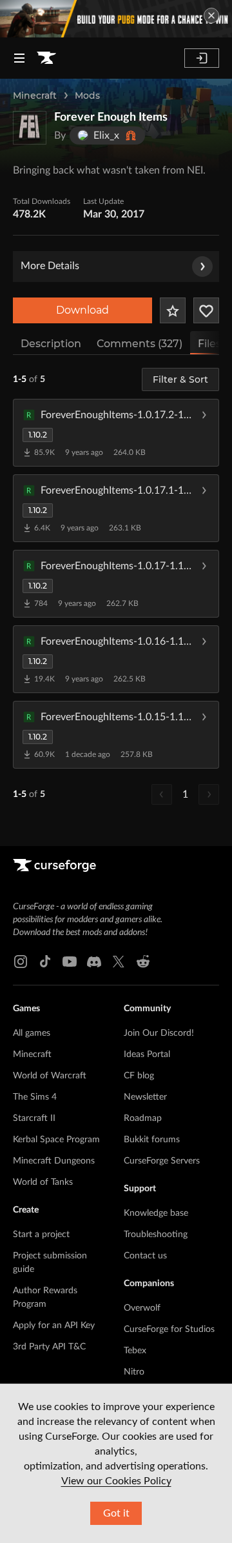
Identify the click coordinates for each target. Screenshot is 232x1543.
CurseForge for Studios (169, 1329)
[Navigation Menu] (19, 58)
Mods (87, 95)
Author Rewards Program (45, 1297)
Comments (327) (139, 344)
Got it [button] (116, 1513)
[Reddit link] (143, 961)
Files (209, 344)
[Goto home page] (46, 58)
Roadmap (143, 1118)
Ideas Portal (147, 1054)
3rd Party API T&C (49, 1346)
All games (31, 1033)
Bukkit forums (152, 1139)
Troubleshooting (156, 1234)
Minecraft (35, 95)
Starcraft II (34, 1118)
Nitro (134, 1372)
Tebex (135, 1350)
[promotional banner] (116, 18)
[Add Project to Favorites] (173, 310)
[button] (116, 432)
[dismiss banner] (211, 15)
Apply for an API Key (54, 1325)
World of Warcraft (49, 1075)
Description (51, 344)
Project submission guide (50, 1262)
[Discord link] (94, 961)
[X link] (118, 961)
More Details (50, 266)
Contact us (145, 1255)
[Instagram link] (20, 961)
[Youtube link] (69, 961)
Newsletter (145, 1097)
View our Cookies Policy (116, 1481)
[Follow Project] (206, 310)
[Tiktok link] (45, 961)
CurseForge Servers (162, 1160)
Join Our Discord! (159, 1033)
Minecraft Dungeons (54, 1160)
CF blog (139, 1075)
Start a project (41, 1234)
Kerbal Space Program (56, 1139)
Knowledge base (156, 1213)
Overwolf (142, 1308)
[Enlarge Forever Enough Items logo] (29, 128)
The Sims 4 (35, 1097)
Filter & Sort (180, 379)
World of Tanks (43, 1182)
